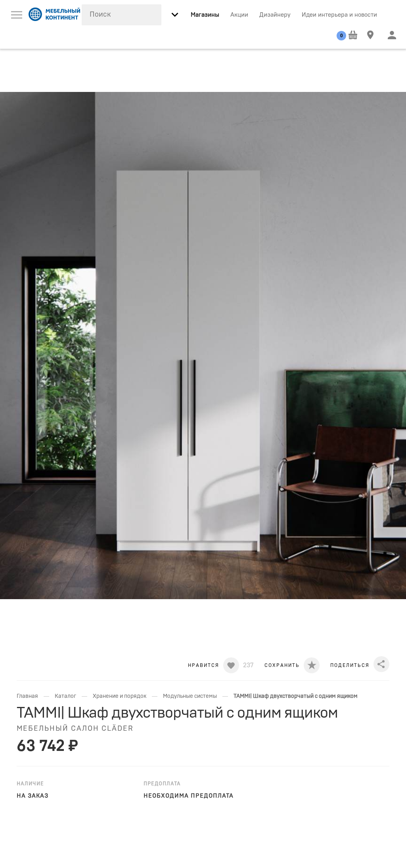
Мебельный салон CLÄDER (75, 728)
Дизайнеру (275, 15)
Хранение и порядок (119, 696)
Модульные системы (190, 696)
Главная (27, 696)
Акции (239, 15)
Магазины (205, 15)
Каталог (65, 696)
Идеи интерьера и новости (339, 15)
